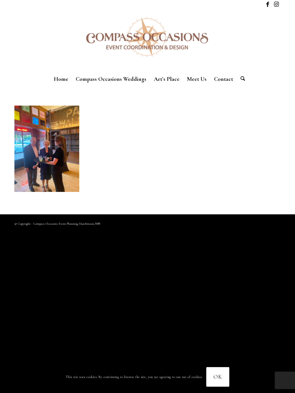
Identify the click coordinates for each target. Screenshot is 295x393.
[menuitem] (61, 79)
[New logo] (147, 40)
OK (217, 376)
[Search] (241, 79)
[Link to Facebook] (267, 4)
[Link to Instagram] (276, 4)
